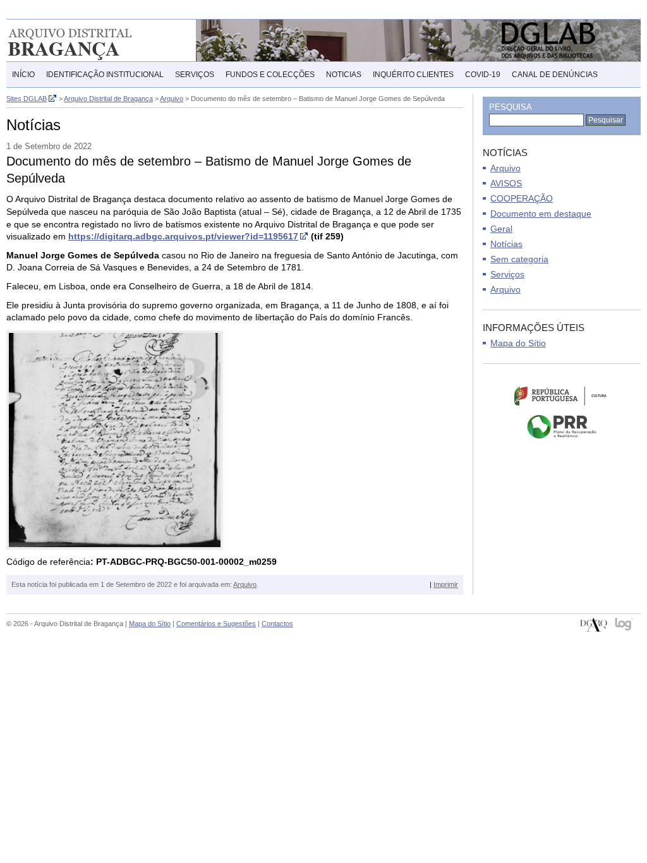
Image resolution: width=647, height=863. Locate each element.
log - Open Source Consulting (624, 625)
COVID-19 (482, 74)
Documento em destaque (540, 213)
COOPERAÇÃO (521, 198)
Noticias (343, 74)
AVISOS (506, 183)
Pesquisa (510, 107)
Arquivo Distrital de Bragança (88, 40)
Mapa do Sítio (518, 343)
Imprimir (445, 584)
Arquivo (245, 584)
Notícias (506, 244)
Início (23, 74)
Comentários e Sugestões (216, 623)
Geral (501, 229)
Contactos (277, 623)
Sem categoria (519, 259)
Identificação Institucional (105, 74)
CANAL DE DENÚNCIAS (555, 74)
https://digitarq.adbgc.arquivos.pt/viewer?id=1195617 (183, 236)
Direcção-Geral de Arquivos (593, 625)
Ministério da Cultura (562, 395)
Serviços (194, 74)
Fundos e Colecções (270, 74)
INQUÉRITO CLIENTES (413, 74)
